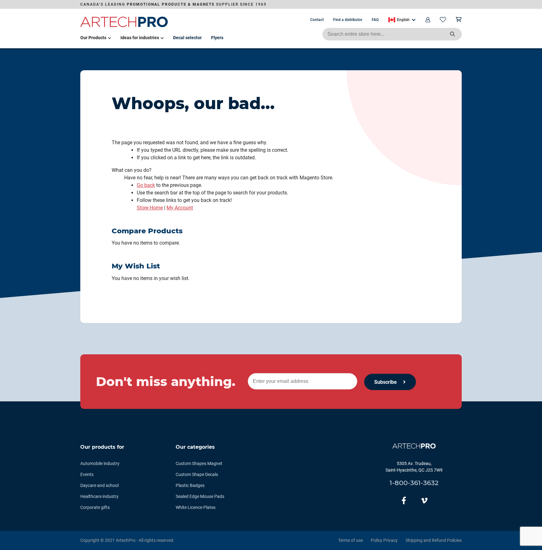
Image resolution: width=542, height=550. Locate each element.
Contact (317, 20)
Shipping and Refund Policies (434, 540)
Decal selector (187, 37)
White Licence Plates (195, 507)
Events (86, 474)
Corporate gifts (95, 507)
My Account (180, 208)
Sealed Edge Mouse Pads (200, 496)
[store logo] (124, 26)
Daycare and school (99, 485)
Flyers (217, 37)
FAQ (375, 20)
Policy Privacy (384, 540)
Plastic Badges (190, 485)
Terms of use (350, 540)
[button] (402, 20)
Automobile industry (100, 463)
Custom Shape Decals (197, 474)
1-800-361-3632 (414, 483)
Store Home (150, 208)
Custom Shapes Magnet (199, 463)
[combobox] (392, 34)
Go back (146, 185)
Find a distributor (347, 20)
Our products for (102, 447)
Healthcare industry (99, 496)
